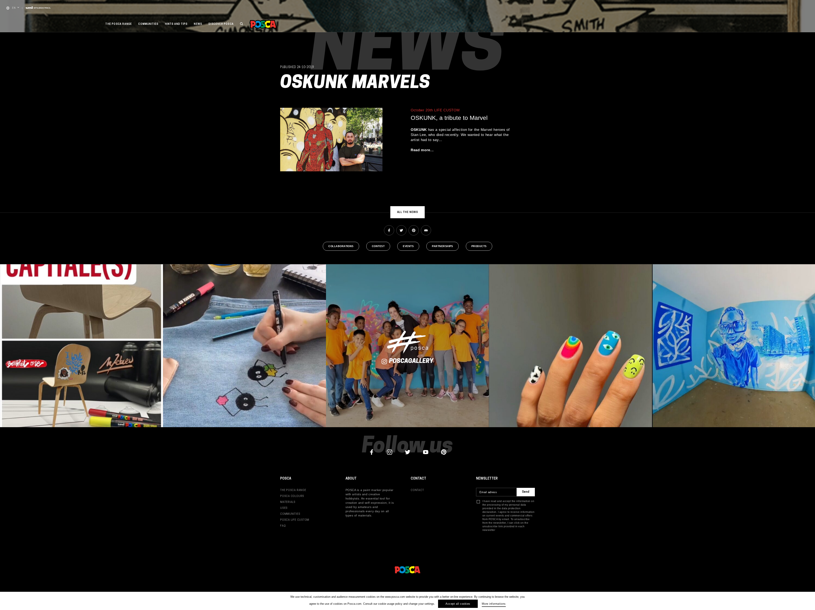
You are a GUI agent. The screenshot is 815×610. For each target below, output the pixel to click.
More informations (494, 603)
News (198, 24)
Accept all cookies (457, 603)
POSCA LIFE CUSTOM (294, 520)
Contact (417, 490)
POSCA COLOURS (292, 496)
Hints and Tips (176, 24)
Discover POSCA (221, 24)
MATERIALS (287, 502)
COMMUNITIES (290, 514)
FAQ (283, 526)
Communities (148, 24)
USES (284, 508)
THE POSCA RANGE (293, 490)
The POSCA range (118, 24)
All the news (407, 212)
